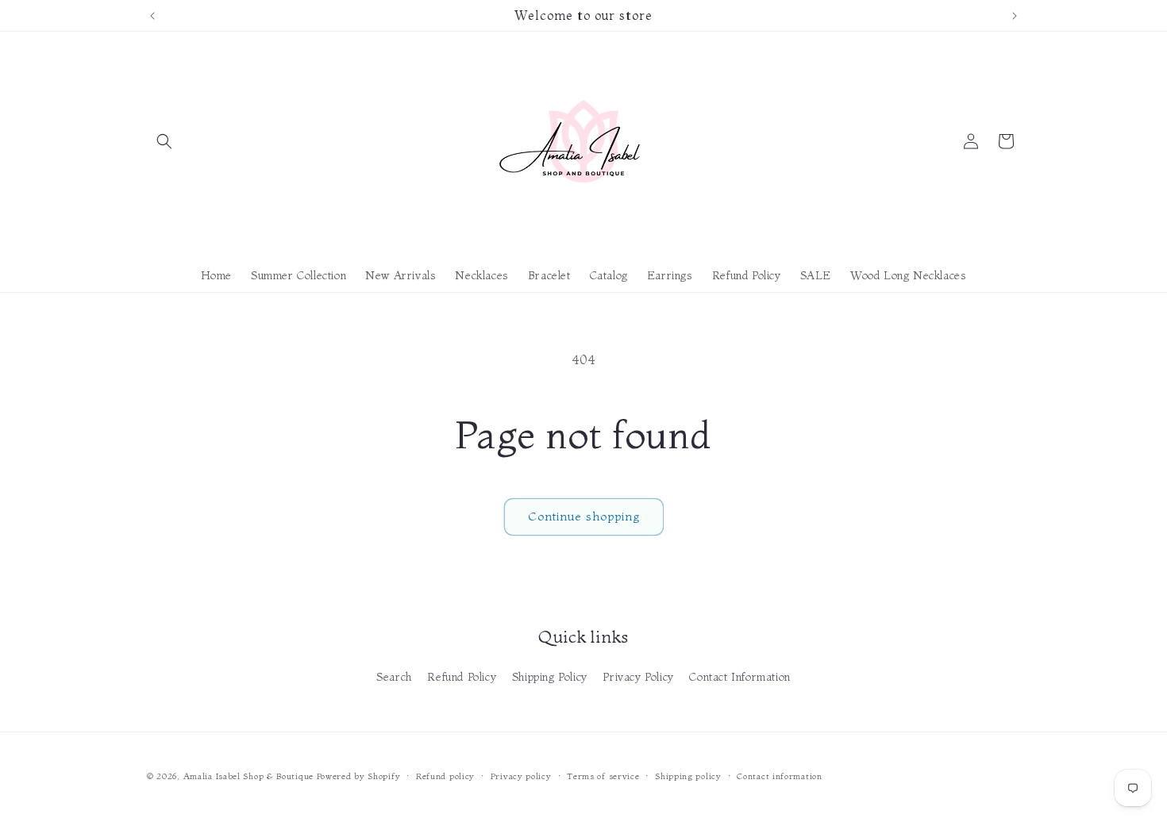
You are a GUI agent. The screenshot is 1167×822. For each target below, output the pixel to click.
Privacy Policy (638, 677)
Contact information (779, 775)
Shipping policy (688, 775)
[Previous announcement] (152, 16)
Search (394, 677)
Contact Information (739, 677)
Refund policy (445, 775)
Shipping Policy (549, 677)
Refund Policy (461, 677)
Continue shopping (584, 516)
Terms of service (603, 775)
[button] (164, 141)
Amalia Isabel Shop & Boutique (248, 776)
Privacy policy (521, 775)
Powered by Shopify (359, 776)
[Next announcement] (1014, 16)
